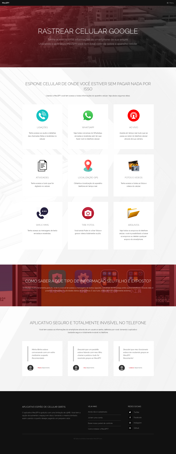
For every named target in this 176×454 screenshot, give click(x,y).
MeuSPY (5, 3)
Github (136, 428)
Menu (171, 3)
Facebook (138, 417)
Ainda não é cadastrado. (97, 412)
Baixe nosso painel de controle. (100, 423)
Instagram (138, 423)
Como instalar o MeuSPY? (98, 429)
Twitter (136, 412)
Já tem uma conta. (95, 418)
